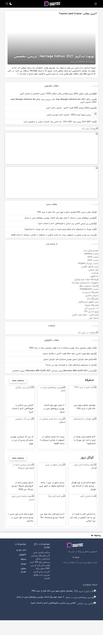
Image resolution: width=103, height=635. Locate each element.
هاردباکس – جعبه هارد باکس (85, 314)
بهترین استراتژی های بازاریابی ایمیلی (57, 359)
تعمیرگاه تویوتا (91, 305)
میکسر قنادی (44, 552)
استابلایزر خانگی (43, 558)
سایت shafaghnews (89, 289)
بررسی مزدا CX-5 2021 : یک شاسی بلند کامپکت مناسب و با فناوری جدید (52, 121)
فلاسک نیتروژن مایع (89, 285)
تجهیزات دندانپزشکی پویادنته (85, 282)
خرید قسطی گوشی (89, 266)
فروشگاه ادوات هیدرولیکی (86, 279)
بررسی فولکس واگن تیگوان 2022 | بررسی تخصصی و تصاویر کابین (47, 93)
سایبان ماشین (91, 295)
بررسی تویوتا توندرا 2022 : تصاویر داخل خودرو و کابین (69, 114)
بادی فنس (38, 571)
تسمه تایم (93, 318)
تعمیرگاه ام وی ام (90, 292)
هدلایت (94, 273)
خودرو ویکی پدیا (91, 250)
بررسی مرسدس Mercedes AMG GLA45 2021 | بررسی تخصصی (37, 370)
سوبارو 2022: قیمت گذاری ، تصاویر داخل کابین (65, 107)
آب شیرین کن (91, 308)
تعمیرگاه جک (92, 298)
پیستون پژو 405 (42, 562)
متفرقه (23, 559)
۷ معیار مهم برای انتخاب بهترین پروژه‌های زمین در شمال (47, 218)
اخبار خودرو (21, 550)
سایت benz (93, 260)
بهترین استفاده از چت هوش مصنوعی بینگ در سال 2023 (52, 348)
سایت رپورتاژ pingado (88, 263)
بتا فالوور (94, 276)
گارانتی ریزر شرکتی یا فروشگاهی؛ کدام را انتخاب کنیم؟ (59, 223)
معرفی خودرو (23, 570)
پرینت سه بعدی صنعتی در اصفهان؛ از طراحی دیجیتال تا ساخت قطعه (39, 235)
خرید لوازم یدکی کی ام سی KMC (40, 565)
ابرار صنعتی (93, 269)
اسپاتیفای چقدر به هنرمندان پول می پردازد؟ (63, 365)
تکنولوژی (22, 554)
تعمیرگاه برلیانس (38, 555)
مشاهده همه (18, 380)
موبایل (23, 563)
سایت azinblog (91, 253)
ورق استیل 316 (91, 311)
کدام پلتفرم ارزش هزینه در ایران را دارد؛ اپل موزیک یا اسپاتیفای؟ (50, 229)
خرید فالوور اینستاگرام (88, 301)
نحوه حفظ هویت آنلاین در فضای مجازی (59, 353)
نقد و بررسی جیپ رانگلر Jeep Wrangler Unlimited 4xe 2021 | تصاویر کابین (53, 101)
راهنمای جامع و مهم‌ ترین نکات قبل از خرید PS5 (57, 212)
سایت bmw (93, 256)
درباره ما (76, 557)
